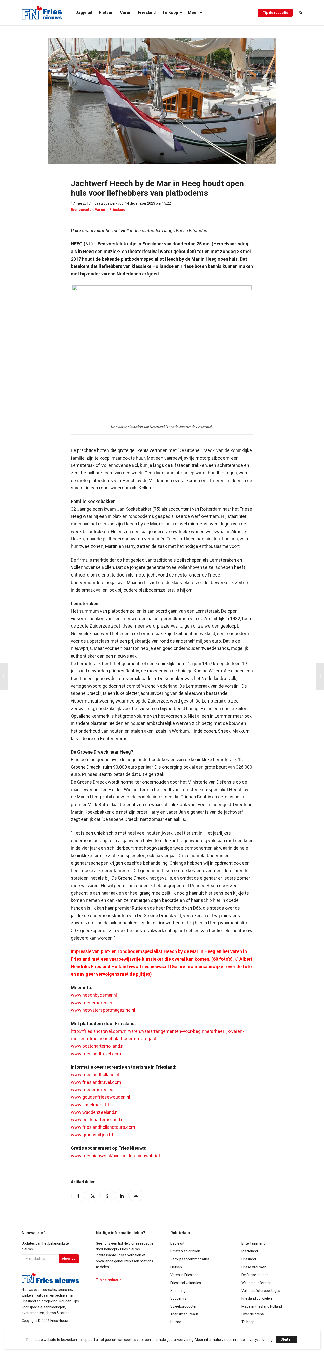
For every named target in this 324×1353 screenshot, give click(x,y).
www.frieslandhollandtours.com (103, 1127)
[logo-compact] (42, 12)
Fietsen (176, 1267)
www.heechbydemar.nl (94, 995)
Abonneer (69, 1258)
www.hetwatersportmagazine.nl (103, 1010)
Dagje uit (177, 1243)
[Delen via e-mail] (136, 1195)
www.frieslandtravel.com (96, 1053)
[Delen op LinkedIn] (122, 1195)
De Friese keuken (255, 1275)
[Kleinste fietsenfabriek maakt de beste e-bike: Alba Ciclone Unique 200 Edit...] (4, 676)
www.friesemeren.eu (92, 1002)
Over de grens (252, 1314)
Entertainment (253, 1243)
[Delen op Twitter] (93, 1195)
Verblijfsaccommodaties (190, 1259)
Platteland (249, 1251)
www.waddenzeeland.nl (95, 1112)
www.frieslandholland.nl (95, 1074)
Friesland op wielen (256, 1298)
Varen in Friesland (110, 210)
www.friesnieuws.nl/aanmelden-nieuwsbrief (115, 1155)
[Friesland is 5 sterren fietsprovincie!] (320, 676)
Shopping (178, 1291)
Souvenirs (178, 1298)
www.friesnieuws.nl (149, 966)
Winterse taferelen (256, 1283)
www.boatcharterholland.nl (98, 1046)
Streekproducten (183, 1306)
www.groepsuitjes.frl (92, 1134)
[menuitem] (84, 12)
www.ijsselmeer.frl (90, 1104)
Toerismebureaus (184, 1314)
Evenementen (82, 210)
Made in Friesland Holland (261, 1306)
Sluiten (286, 1339)
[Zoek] (299, 12)
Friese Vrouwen (253, 1267)
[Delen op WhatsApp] (107, 1195)
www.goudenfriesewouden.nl (100, 1097)
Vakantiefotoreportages (260, 1291)
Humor (175, 1322)
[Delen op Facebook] (78, 1195)
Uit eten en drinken (185, 1251)
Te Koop (247, 1322)
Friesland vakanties (185, 1283)
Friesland (248, 1259)
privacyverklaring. (259, 1340)
